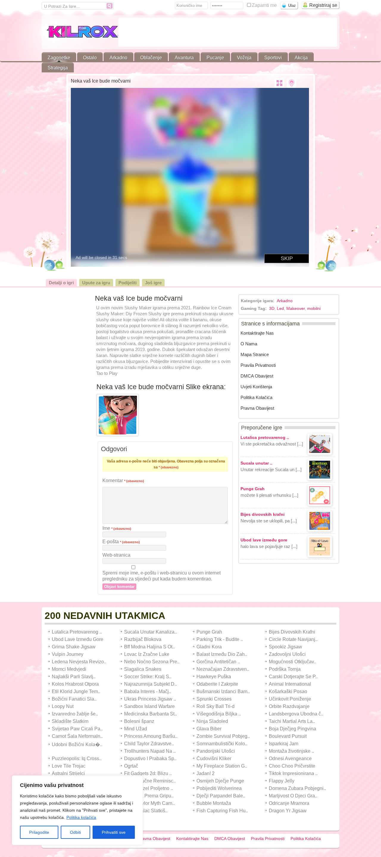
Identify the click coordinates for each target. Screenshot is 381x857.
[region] (77, 810)
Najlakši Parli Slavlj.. (74, 676)
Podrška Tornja (285, 669)
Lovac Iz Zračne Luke (146, 654)
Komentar (123, 480)
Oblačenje (151, 57)
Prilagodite (39, 832)
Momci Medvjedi (69, 669)
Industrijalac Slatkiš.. (146, 810)
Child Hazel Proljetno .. (148, 788)
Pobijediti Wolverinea (219, 788)
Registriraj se (323, 5)
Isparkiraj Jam (283, 743)
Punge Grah (209, 631)
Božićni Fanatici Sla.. (74, 698)
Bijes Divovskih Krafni (292, 631)
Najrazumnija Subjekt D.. (150, 684)
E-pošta (121, 541)
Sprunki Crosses (214, 698)
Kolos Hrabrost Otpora (75, 684)
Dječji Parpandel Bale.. (220, 795)
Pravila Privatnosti (258, 365)
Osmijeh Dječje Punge (220, 780)
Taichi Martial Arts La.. (292, 721)
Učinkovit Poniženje (290, 698)
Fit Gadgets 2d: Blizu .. (148, 773)
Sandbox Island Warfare (149, 706)
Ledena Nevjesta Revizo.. (79, 661)
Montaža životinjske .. (291, 751)
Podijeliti (127, 282)
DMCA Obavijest (257, 375)
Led (280, 308)
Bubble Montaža (213, 803)
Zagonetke (59, 57)
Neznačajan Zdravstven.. (222, 669)
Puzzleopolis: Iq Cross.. (77, 758)
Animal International (290, 684)
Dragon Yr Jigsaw (288, 810)
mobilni (314, 308)
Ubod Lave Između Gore (77, 639)
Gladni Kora (209, 646)
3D (271, 308)
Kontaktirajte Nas (257, 333)
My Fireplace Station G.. (221, 765)
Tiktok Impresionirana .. (293, 773)
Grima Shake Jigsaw (74, 646)
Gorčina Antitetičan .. (218, 661)
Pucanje (215, 57)
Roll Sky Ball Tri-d (215, 706)
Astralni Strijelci (68, 773)
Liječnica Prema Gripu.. (149, 795)
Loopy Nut (63, 706)
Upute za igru (96, 282)
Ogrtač (131, 765)
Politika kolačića (81, 817)
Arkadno (118, 57)
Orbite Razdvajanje (289, 706)
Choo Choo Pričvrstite (292, 765)
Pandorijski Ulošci (215, 751)
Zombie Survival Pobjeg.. (223, 736)
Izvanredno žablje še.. (75, 713)
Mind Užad (135, 728)
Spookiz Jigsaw (285, 646)
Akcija (301, 57)
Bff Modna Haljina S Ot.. (149, 646)
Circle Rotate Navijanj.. (293, 639)
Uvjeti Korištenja (256, 386)
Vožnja (244, 57)
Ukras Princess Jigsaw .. (150, 698)
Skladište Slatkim (70, 721)
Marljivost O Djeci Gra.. (293, 795)
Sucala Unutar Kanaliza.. (150, 631)
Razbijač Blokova (142, 639)
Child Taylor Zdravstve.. (149, 743)
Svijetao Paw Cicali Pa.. (77, 728)
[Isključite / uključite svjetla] (291, 83)
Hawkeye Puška (213, 676)
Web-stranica (116, 555)
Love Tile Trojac (68, 765)
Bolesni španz (139, 721)
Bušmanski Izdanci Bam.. (223, 691)
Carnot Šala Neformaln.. (77, 736)
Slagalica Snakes (142, 669)
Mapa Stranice (255, 354)
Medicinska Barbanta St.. (150, 713)
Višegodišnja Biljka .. (218, 713)
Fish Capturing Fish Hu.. (222, 810)
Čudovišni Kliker (213, 758)
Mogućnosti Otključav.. (292, 661)
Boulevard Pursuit (288, 736)
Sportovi (273, 57)
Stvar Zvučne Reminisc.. (150, 780)
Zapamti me (265, 5)
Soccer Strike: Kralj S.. (147, 676)
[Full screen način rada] (279, 83)
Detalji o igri (61, 282)
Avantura (184, 57)
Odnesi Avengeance (290, 758)
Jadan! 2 (205, 773)
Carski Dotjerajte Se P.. (293, 676)
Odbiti (75, 832)
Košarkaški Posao (288, 691)
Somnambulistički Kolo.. (221, 743)
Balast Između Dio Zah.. (221, 654)
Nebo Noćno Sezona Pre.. (151, 661)
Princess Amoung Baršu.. (150, 736)
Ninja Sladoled (212, 721)
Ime (116, 528)
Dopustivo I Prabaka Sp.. (150, 758)
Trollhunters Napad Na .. (150, 751)
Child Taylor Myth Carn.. (149, 803)
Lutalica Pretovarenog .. (77, 631)
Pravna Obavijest (257, 408)
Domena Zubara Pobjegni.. (297, 788)
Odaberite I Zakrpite (217, 684)
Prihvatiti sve (114, 832)
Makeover (295, 308)
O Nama (249, 343)
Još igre (153, 282)
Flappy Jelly (281, 780)
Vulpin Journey (67, 654)
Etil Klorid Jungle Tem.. (76, 691)
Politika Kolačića (256, 397)
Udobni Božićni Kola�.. (77, 744)
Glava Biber (208, 728)
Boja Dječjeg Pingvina (292, 728)
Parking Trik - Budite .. (219, 639)
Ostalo (90, 57)
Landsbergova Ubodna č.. (296, 713)
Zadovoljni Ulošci (287, 654)
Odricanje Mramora (289, 803)
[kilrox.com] (79, 32)
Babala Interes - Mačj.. (147, 691)
